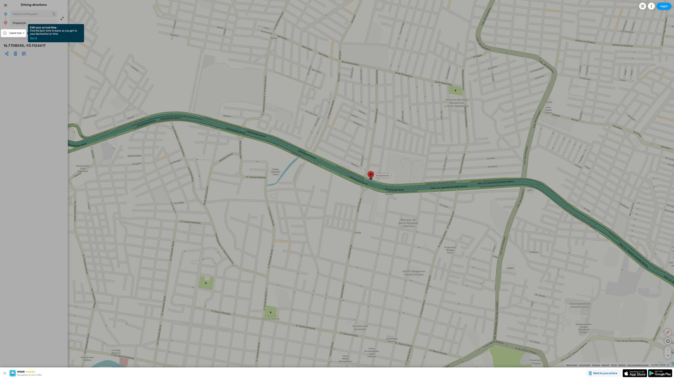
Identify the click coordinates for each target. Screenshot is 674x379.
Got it (33, 38)
